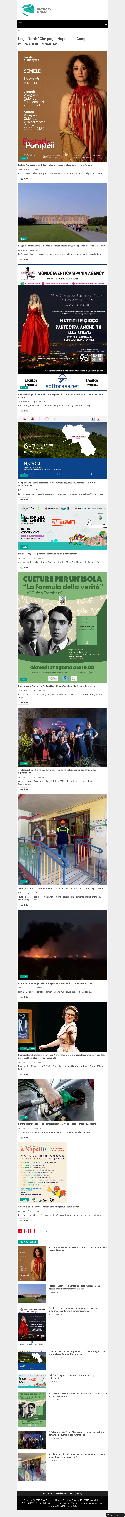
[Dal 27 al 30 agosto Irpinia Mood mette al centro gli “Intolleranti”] (62, 527)
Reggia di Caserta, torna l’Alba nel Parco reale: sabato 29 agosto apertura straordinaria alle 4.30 (62, 245)
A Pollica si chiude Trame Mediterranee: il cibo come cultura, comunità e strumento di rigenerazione (76, 1433)
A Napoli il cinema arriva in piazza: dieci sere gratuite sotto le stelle (48, 1206)
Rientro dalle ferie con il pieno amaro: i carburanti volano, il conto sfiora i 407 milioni (57, 1124)
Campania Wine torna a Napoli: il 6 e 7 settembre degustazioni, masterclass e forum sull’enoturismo (77, 1353)
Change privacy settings (115, 1515)
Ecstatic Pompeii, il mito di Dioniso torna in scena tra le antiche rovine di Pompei (55, 165)
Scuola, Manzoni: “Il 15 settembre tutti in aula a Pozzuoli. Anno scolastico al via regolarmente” (61, 888)
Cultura (23, 158)
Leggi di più (24, 178)
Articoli (23, 1048)
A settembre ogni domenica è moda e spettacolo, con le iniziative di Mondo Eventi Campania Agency (74, 1309)
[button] (106, 24)
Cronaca (24, 763)
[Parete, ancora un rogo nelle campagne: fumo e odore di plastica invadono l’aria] (62, 945)
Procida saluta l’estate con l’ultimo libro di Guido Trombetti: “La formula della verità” (56, 686)
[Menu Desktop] (20, 23)
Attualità (24, 387)
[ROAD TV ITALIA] (36, 10)
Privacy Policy (76, 1493)
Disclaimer (61, 1493)
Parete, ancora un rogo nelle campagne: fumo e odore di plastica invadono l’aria (55, 983)
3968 (45, 1231)
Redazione (47, 1493)
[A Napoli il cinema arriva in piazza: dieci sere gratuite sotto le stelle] (62, 1172)
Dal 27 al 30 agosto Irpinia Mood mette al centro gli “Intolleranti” (47, 553)
